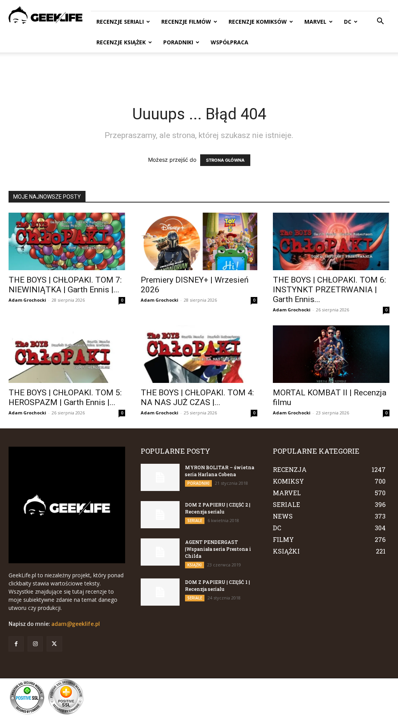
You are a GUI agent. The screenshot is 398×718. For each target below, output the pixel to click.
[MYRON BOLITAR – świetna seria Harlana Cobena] (160, 477)
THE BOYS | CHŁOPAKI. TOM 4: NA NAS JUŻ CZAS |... (197, 397)
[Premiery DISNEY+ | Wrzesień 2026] (199, 241)
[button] (380, 22)
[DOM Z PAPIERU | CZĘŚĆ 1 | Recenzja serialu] (160, 592)
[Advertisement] (199, 73)
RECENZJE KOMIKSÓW (258, 21)
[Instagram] (35, 644)
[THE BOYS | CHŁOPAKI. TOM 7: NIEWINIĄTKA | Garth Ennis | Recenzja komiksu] (67, 241)
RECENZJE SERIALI (120, 21)
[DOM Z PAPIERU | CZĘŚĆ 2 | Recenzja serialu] (160, 514)
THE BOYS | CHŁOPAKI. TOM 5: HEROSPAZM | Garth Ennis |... (65, 397)
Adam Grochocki (27, 300)
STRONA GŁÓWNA (225, 160)
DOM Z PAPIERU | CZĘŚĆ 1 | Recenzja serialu (217, 585)
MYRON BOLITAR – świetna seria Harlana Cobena (219, 470)
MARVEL (315, 21)
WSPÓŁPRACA (229, 42)
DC (347, 21)
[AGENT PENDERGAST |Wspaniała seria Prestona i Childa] (160, 552)
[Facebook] (16, 644)
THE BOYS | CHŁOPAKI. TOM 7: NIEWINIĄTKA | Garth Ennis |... (65, 284)
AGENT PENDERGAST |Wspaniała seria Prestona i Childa (218, 549)
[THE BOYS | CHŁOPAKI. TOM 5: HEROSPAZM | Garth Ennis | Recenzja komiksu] (67, 354)
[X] (54, 644)
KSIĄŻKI (194, 565)
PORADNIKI (178, 42)
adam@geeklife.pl (75, 623)
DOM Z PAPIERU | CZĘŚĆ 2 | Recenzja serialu (217, 508)
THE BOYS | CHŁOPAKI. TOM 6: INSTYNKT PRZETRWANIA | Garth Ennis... (329, 289)
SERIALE (194, 520)
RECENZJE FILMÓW (186, 21)
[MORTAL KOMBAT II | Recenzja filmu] (331, 354)
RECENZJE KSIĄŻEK (121, 42)
